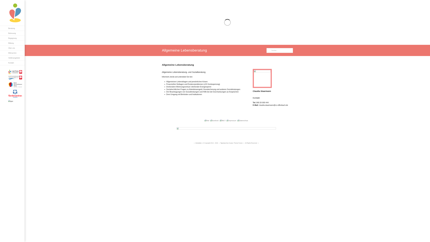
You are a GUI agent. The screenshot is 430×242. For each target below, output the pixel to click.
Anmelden (198, 143)
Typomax (223, 143)
